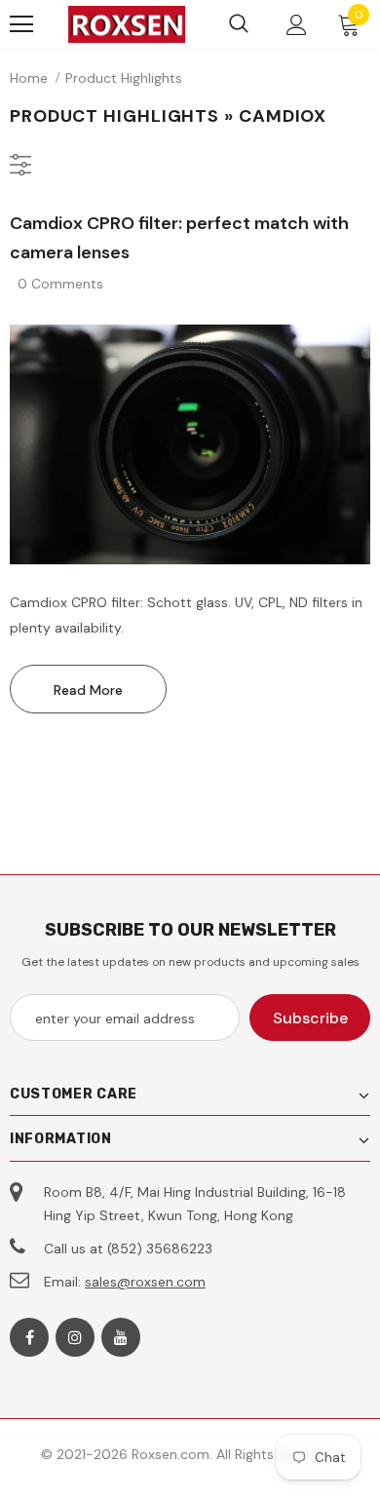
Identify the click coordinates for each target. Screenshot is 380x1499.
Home (29, 78)
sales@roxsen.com (145, 1281)
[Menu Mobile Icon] (21, 24)
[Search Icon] (238, 24)
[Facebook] (29, 1337)
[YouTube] (120, 1337)
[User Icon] (296, 25)
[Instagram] (75, 1337)
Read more (88, 690)
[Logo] (126, 24)
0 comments (60, 283)
